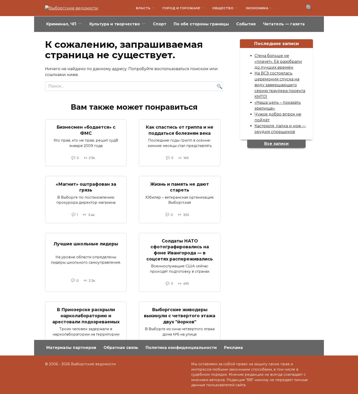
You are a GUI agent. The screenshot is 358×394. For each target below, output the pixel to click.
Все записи (276, 143)
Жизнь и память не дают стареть (179, 186)
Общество (223, 8)
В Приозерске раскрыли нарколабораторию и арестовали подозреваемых (86, 315)
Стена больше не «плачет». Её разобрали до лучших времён (278, 61)
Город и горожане (181, 8)
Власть (143, 8)
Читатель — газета (284, 24)
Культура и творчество (114, 24)
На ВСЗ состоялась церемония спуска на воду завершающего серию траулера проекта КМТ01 (279, 85)
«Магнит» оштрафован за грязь (86, 186)
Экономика (257, 8)
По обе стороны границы (201, 24)
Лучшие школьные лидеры (86, 243)
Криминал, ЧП (61, 24)
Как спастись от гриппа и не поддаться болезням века (179, 130)
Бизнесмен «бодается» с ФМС (86, 130)
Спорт (159, 24)
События (246, 24)
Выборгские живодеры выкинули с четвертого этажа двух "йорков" (179, 315)
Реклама (233, 347)
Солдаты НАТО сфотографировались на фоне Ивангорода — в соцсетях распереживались (179, 249)
